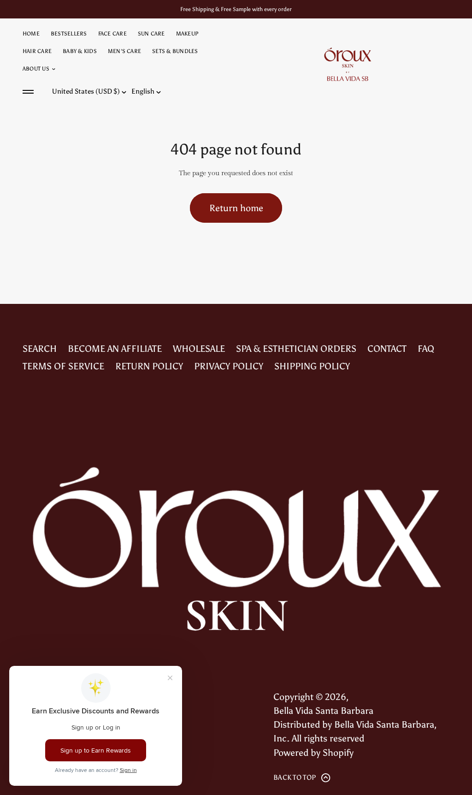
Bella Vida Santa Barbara (323, 710)
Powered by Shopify (313, 752)
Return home (236, 208)
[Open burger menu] (28, 92)
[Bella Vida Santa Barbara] (347, 64)
